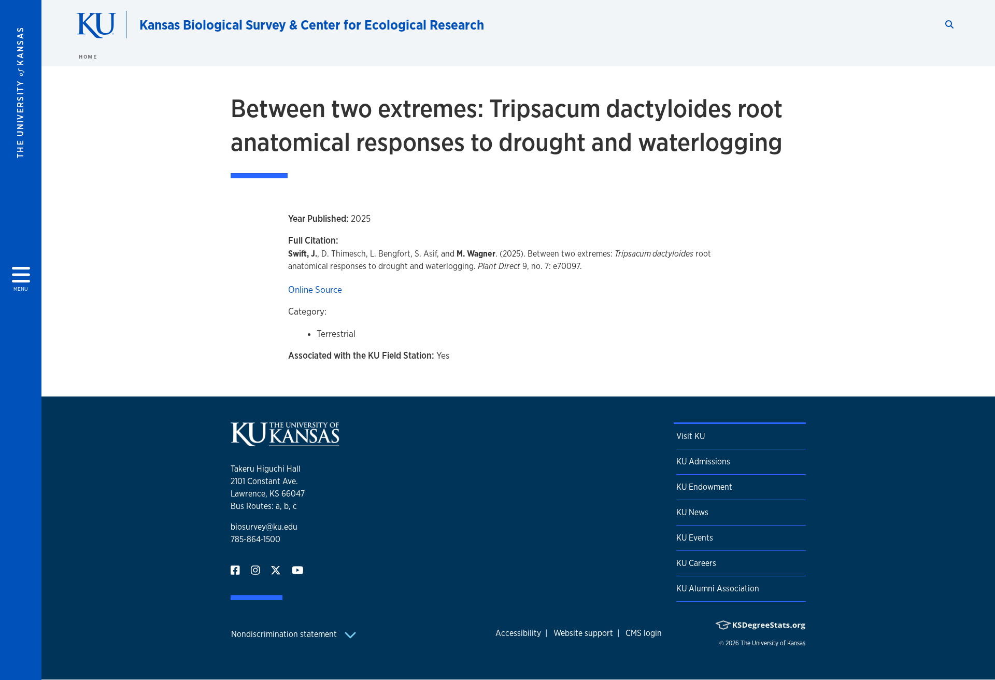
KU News (692, 512)
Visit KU (690, 436)
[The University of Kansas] (285, 441)
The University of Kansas (773, 643)
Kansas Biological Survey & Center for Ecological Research (311, 25)
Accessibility (518, 633)
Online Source (315, 289)
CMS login (644, 633)
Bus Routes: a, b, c (264, 506)
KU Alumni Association (717, 588)
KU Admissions (703, 461)
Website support (583, 633)
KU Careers (696, 563)
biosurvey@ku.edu (264, 526)
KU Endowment (704, 486)
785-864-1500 (255, 539)
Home (87, 56)
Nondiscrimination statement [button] (285, 634)
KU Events (694, 537)
